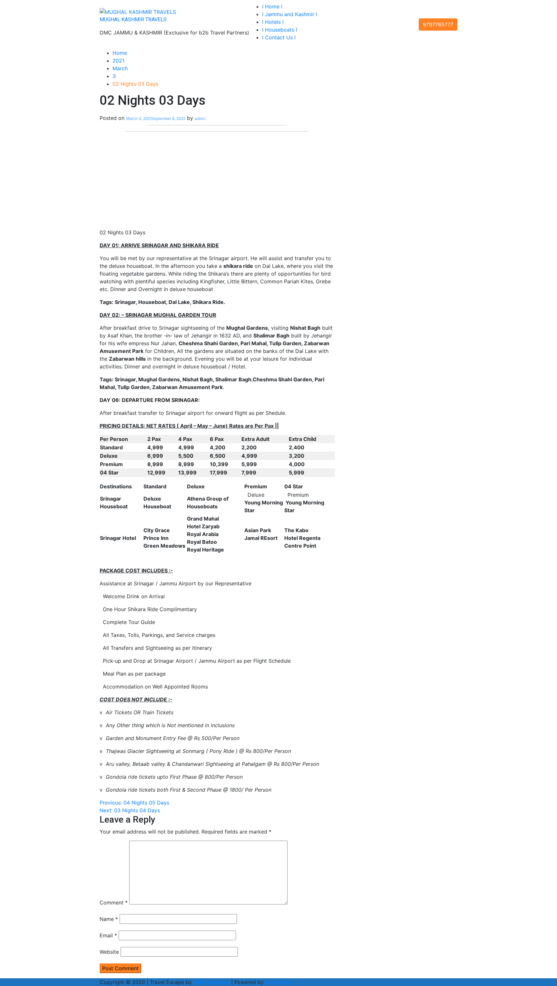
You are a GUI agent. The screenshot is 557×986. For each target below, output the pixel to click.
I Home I (272, 6)
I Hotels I (273, 22)
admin (200, 118)
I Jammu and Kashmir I (289, 14)
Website (109, 952)
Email (108, 935)
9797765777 (438, 24)
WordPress (278, 982)
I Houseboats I (279, 29)
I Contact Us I (279, 37)
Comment (114, 902)
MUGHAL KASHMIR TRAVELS (133, 19)
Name (109, 919)
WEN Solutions (211, 982)
